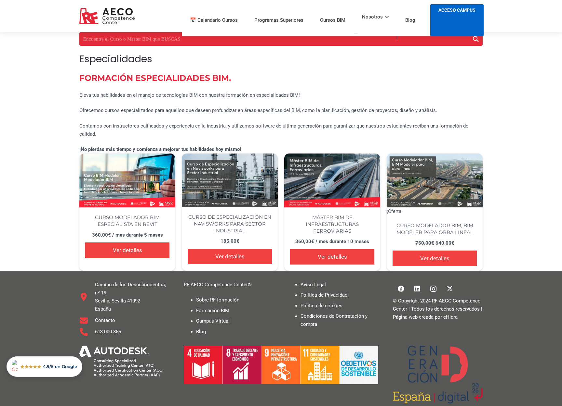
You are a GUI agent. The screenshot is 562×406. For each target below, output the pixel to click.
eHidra (450, 317)
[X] (450, 289)
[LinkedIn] (417, 289)
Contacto (105, 320)
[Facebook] (401, 289)
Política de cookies (321, 306)
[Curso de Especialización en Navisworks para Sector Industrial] (230, 180)
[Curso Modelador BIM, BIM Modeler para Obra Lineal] (435, 180)
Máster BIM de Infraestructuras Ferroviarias (332, 224)
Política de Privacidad (324, 295)
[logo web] (107, 16)
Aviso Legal (313, 285)
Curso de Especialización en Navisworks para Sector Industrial (229, 224)
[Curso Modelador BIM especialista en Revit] (127, 180)
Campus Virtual (213, 321)
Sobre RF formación (217, 300)
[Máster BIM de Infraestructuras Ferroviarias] (332, 180)
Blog (201, 332)
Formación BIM (212, 311)
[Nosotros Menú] (356, 33)
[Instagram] (433, 289)
